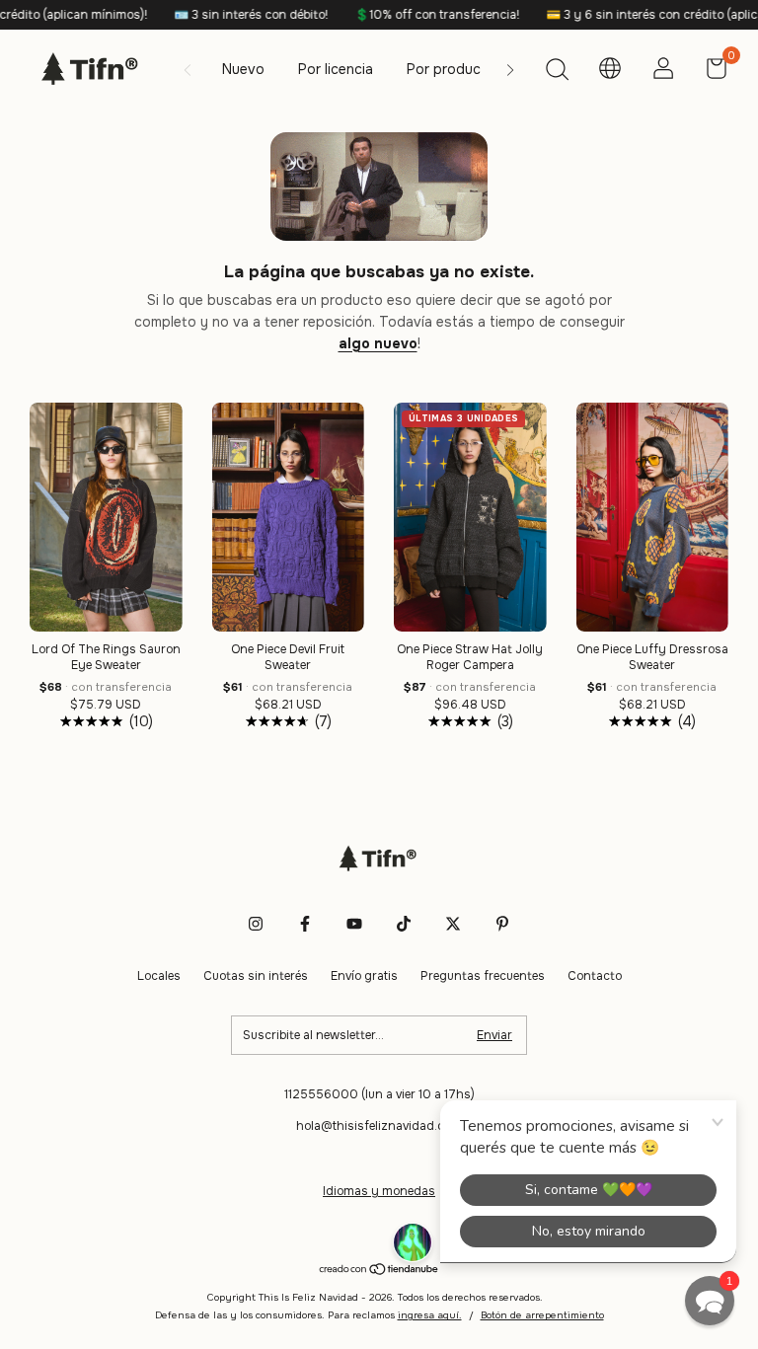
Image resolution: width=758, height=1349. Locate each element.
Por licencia (335, 69)
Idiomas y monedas (379, 1191)
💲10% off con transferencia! (411, 15)
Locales (159, 976)
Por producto (451, 69)
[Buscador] (556, 72)
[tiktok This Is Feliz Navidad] (404, 924)
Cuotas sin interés (255, 976)
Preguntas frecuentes (482, 976)
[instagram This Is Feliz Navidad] (256, 924)
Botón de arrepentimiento (542, 1315)
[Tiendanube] (379, 1270)
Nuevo (243, 69)
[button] (709, 1300)
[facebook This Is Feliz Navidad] (305, 924)
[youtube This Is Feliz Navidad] (354, 924)
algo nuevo (378, 343)
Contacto (595, 976)
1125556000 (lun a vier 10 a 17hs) (379, 1094)
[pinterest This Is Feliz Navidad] (502, 924)
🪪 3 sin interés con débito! (225, 15)
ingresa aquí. (430, 1315)
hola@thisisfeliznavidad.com (379, 1126)
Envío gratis (364, 976)
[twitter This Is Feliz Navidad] (453, 924)
